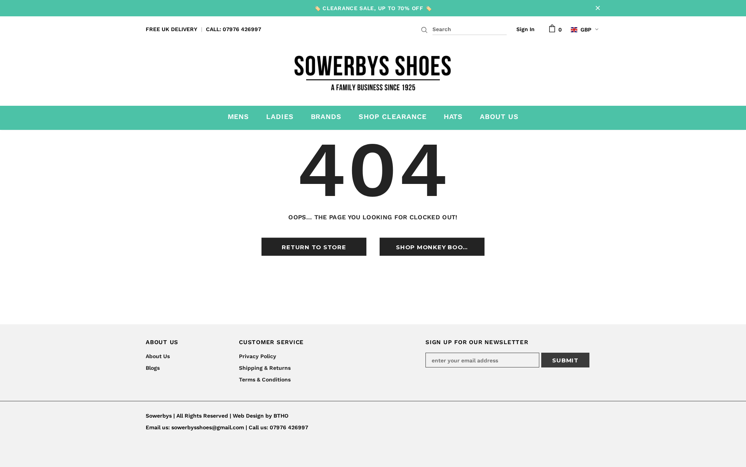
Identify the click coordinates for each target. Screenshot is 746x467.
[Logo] (373, 71)
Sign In (525, 29)
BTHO (281, 416)
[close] (597, 8)
